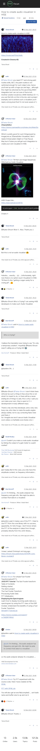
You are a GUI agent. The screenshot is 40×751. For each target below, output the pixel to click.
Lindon (8, 629)
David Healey (10, 437)
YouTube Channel (6, 452)
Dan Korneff (10, 321)
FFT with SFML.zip (8, 688)
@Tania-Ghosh (7, 80)
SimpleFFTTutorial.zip (9, 611)
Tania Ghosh (10, 29)
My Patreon (5, 454)
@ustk (3, 440)
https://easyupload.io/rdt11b (12, 203)
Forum (16, 4)
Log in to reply (31, 21)
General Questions (9, 18)
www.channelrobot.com (8, 663)
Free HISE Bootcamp (7, 450)
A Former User (10, 119)
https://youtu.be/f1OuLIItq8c (12, 55)
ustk (7, 76)
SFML (3, 684)
